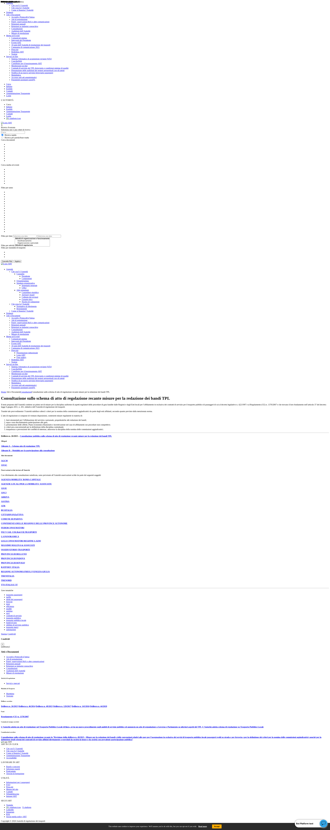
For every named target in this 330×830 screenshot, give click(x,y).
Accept (217, 826)
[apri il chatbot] (323, 823)
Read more (202, 826)
